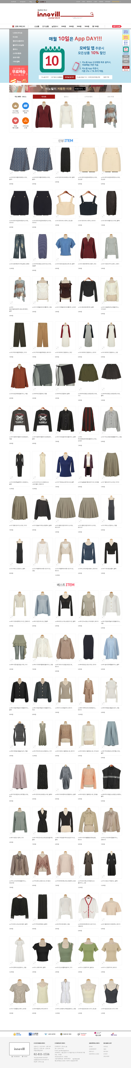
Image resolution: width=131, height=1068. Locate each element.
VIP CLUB (117, 26)
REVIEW (106, 1051)
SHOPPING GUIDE (94, 1054)
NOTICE (106, 1046)
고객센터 (126, 56)
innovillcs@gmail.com (64, 1050)
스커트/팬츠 (17, 53)
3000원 (79, 26)
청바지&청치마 (18, 41)
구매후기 (126, 61)
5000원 (87, 26)
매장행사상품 (15, 127)
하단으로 (126, 70)
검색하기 (92, 13)
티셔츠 (15, 37)
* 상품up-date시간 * (77, 18)
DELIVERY (106, 1056)
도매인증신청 (25, 127)
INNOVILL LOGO (48, 14)
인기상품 (45, 26)
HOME (91, 1046)
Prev (10, 74)
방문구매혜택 (25, 112)
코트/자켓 (16, 57)
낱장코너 (55, 26)
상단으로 (126, 67)
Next (26, 74)
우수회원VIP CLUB (15, 112)
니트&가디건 (17, 33)
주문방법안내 (126, 64)
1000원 (63, 26)
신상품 (36, 26)
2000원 (71, 26)
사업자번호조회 (76, 1058)
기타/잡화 (16, 61)
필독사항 (126, 58)
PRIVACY (91, 1051)
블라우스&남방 (18, 45)
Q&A (105, 1049)
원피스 (15, 49)
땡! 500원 (95, 26)
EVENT (105, 1054)
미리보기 (11, 172)
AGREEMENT (92, 1049)
